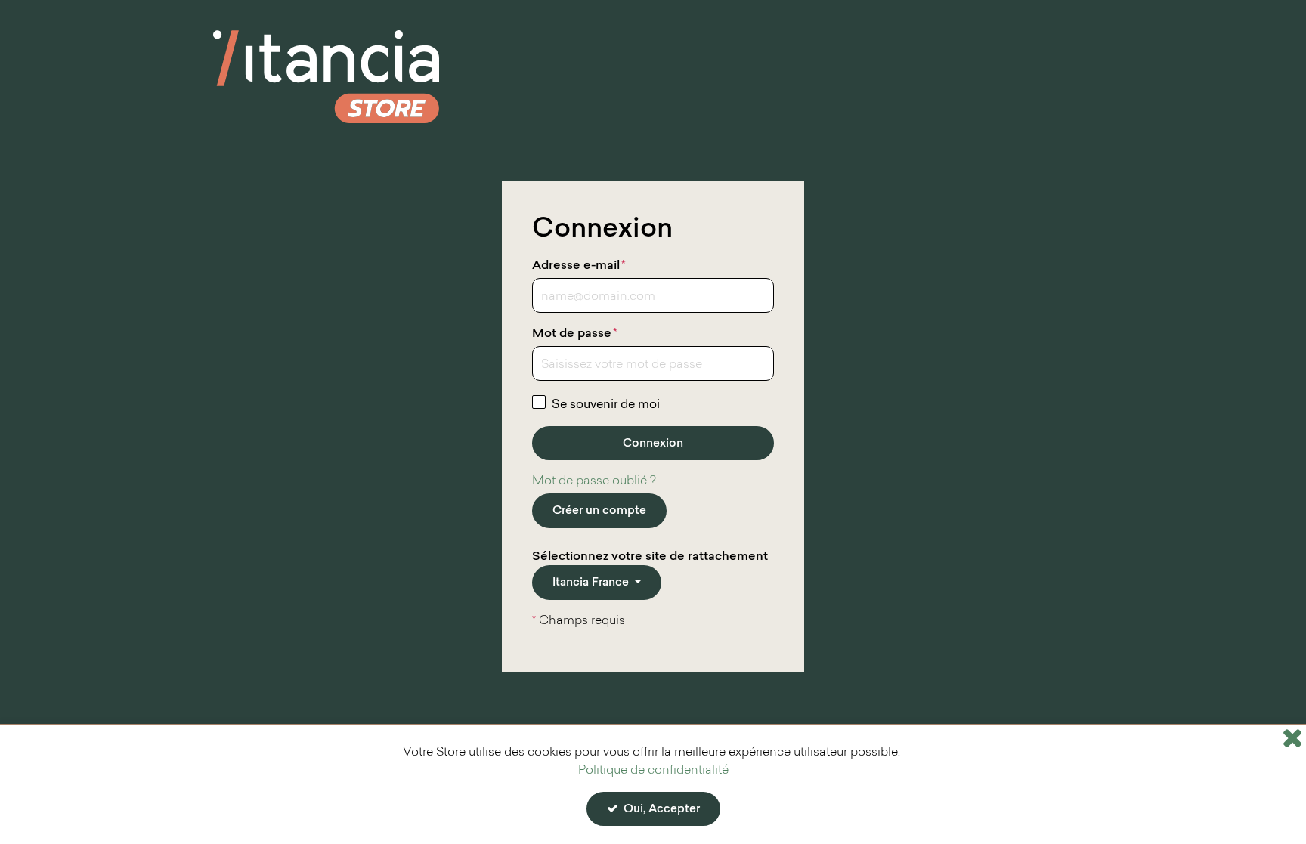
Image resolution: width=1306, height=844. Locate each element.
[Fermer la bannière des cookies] (1292, 737)
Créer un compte (599, 511)
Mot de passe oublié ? (594, 481)
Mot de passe (574, 334)
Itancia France (592, 583)
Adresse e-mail (579, 266)
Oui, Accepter (660, 809)
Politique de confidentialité (653, 771)
